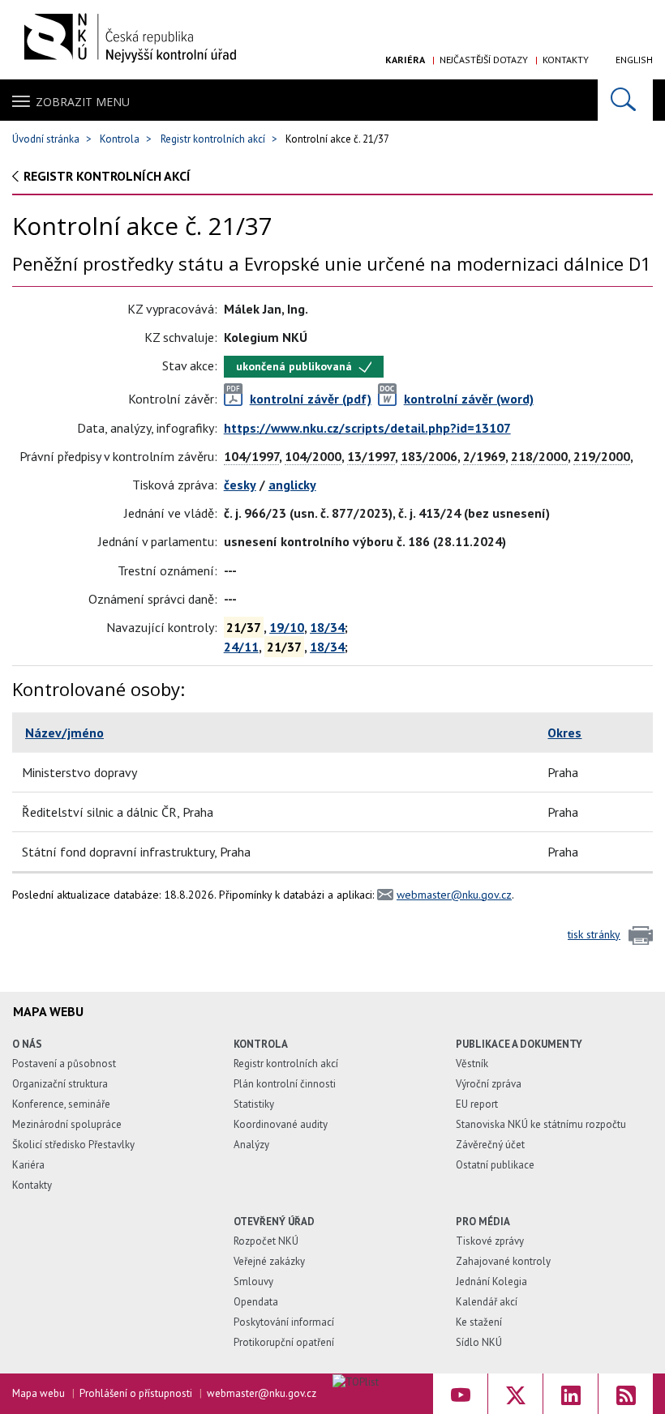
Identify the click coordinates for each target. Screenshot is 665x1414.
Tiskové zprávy (490, 1241)
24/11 (241, 647)
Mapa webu (38, 1393)
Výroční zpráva (488, 1084)
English (634, 59)
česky (240, 484)
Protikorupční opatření (284, 1342)
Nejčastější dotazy (484, 59)
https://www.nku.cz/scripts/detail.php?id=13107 (367, 428)
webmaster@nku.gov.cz (454, 894)
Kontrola (119, 139)
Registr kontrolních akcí (213, 139)
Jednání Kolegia (491, 1281)
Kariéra (405, 59)
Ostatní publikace (495, 1165)
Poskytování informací (284, 1322)
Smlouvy (253, 1281)
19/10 (286, 627)
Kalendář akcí (486, 1302)
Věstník (472, 1063)
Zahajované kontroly (503, 1261)
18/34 (327, 627)
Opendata (256, 1302)
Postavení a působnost (64, 1063)
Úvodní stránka (45, 139)
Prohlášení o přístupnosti (135, 1393)
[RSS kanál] (625, 1393)
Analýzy (251, 1144)
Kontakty (566, 59)
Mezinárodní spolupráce (67, 1124)
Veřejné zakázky (269, 1261)
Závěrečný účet (490, 1144)
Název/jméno (64, 732)
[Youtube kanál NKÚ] (460, 1393)
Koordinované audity (281, 1124)
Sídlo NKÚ (479, 1342)
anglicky (292, 484)
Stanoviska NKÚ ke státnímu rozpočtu (541, 1124)
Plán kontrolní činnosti (285, 1084)
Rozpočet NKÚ (266, 1241)
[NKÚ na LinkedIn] (570, 1393)
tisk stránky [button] (594, 934)
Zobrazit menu (83, 101)
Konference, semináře (61, 1104)
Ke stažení (479, 1322)
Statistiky (254, 1104)
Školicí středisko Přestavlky (73, 1144)
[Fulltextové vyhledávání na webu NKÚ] (625, 100)
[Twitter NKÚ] (515, 1393)
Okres (564, 732)
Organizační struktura (60, 1084)
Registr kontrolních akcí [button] (107, 176)
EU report (477, 1104)
